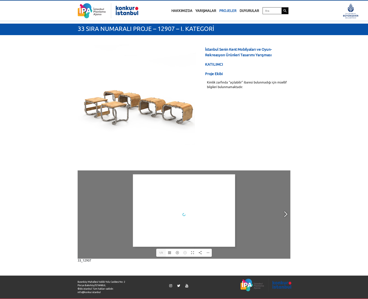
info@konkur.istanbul (89, 292)
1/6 (161, 252)
